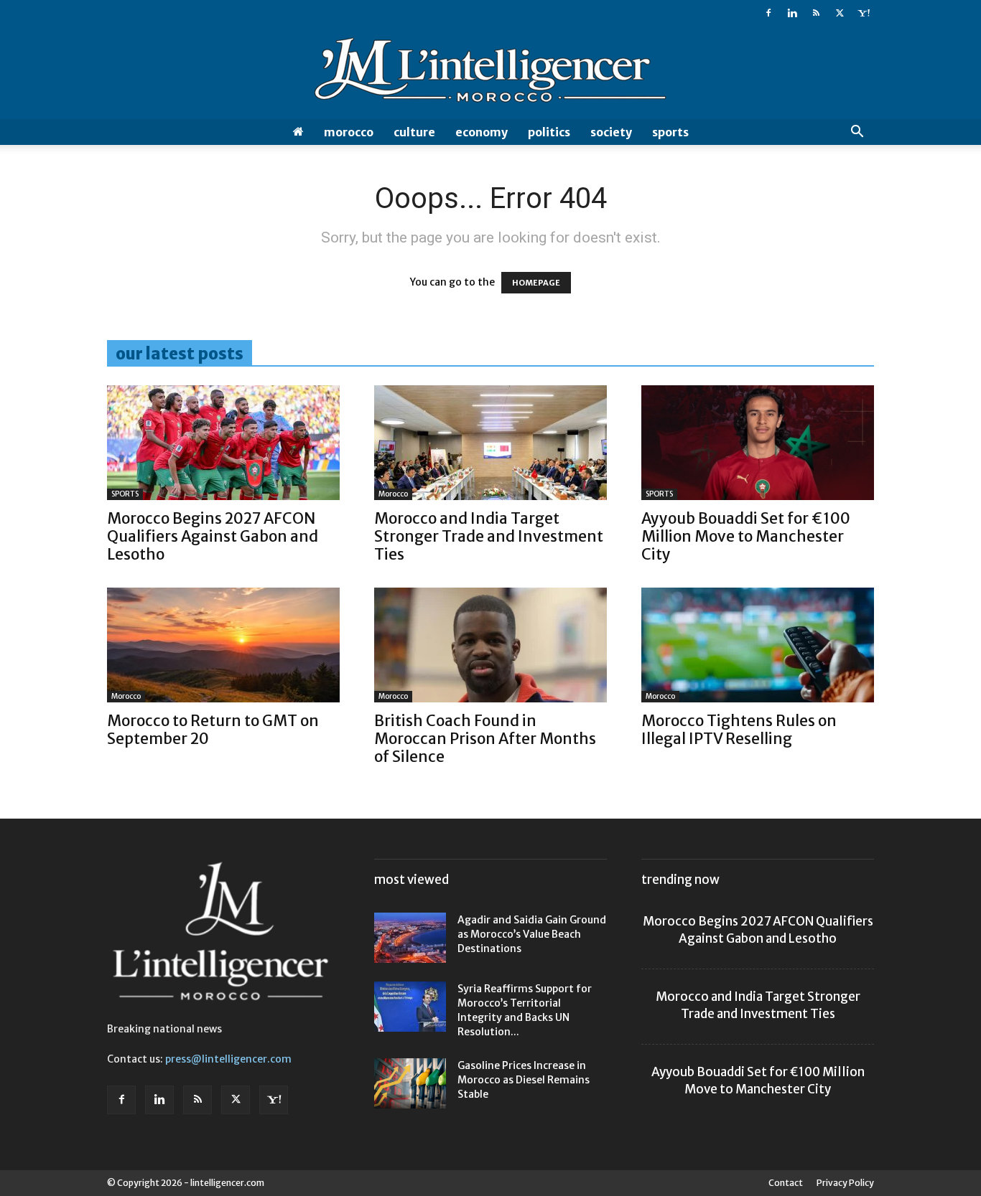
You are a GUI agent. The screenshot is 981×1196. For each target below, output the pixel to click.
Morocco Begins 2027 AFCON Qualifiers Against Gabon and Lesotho (212, 536)
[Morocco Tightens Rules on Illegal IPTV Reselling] (757, 645)
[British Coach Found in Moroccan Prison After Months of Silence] (490, 645)
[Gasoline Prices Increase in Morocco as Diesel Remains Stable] (410, 1083)
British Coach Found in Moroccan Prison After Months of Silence (485, 738)
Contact (785, 1182)
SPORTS (670, 132)
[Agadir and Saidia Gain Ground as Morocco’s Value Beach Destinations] (410, 938)
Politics (549, 132)
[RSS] (816, 13)
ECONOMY (481, 132)
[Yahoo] (863, 13)
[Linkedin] (792, 13)
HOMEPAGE (536, 283)
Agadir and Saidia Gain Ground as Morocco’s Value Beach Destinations (531, 934)
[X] (839, 13)
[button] (857, 133)
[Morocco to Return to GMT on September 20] (223, 645)
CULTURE (414, 132)
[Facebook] (768, 13)
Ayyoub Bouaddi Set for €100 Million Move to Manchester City (745, 536)
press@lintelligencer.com (228, 1059)
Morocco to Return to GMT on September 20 (213, 729)
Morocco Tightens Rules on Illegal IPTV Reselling (739, 729)
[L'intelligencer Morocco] (490, 73)
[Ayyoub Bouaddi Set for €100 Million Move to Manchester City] (757, 442)
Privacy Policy (845, 1182)
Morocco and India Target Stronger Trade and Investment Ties (488, 536)
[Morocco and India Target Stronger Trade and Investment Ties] (490, 442)
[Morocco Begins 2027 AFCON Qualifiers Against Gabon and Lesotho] (223, 442)
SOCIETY (611, 132)
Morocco (348, 132)
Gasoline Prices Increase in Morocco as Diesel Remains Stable (523, 1080)
